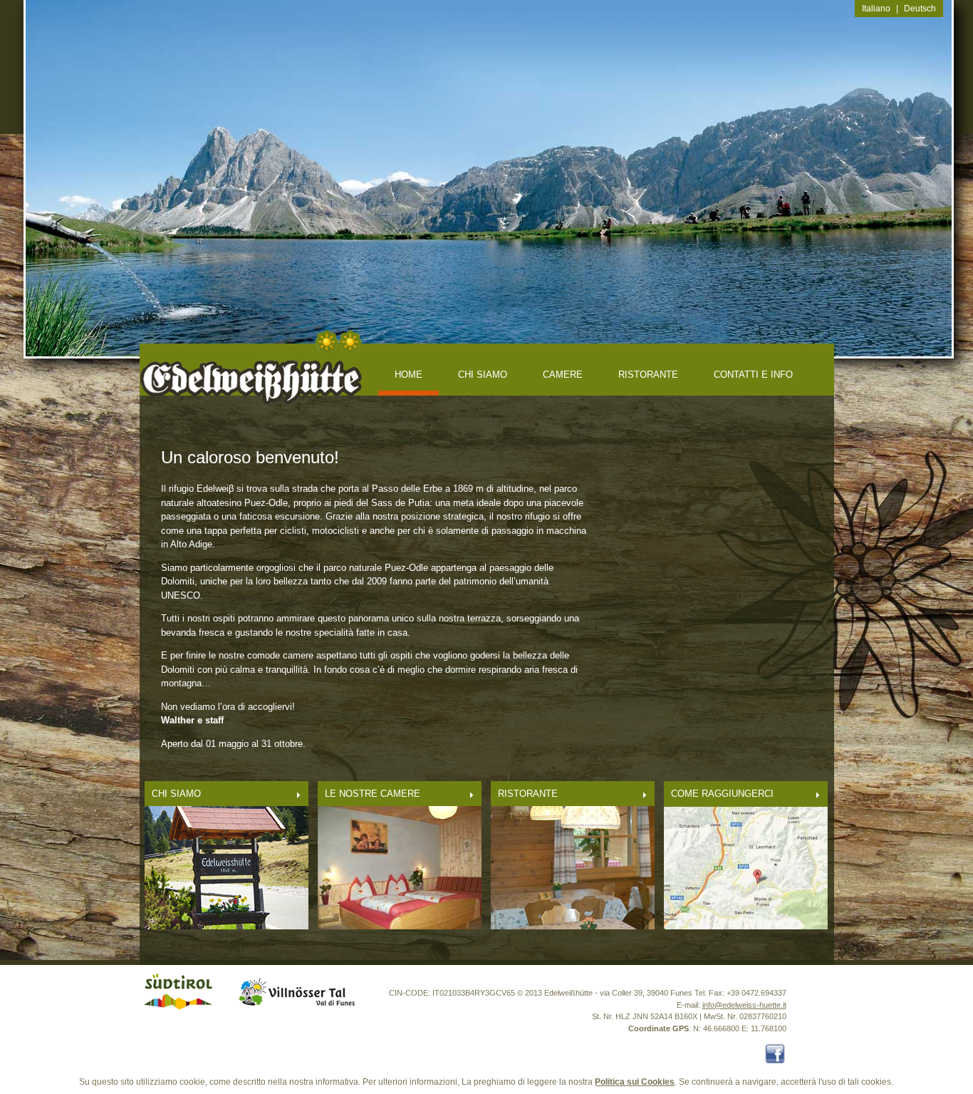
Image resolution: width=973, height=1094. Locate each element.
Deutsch (920, 9)
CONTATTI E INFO (753, 374)
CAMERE (563, 374)
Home (408, 374)
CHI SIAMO (482, 374)
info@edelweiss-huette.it (744, 1005)
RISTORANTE (648, 374)
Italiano (876, 9)
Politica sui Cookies (635, 1082)
